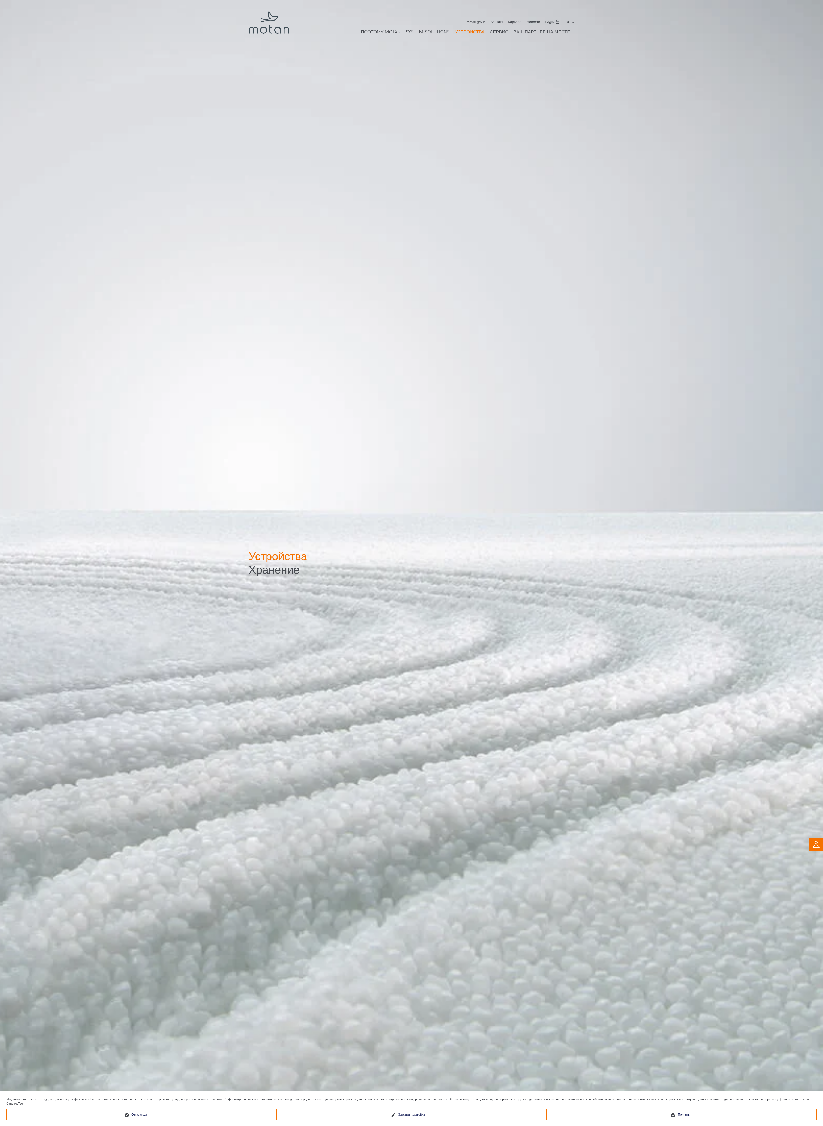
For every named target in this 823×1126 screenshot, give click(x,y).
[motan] (269, 25)
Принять (684, 1114)
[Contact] (816, 844)
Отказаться (139, 1114)
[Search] (574, 28)
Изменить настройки (411, 1114)
